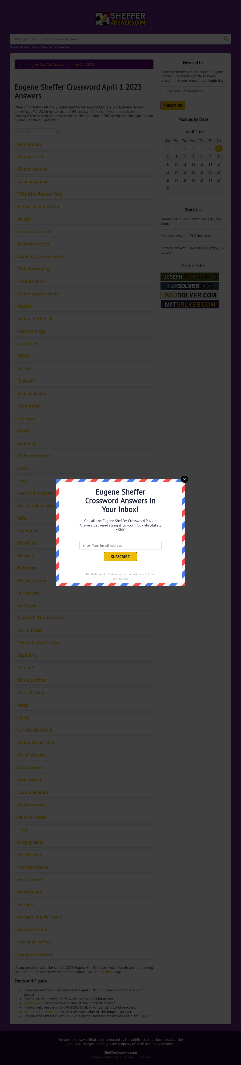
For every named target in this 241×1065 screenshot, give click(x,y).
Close (184, 479)
